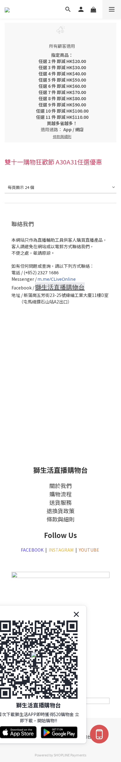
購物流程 (60, 494)
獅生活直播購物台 (60, 287)
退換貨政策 (60, 511)
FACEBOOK (32, 550)
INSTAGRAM (61, 550)
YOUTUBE (89, 550)
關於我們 (60, 486)
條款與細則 (60, 519)
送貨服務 (60, 502)
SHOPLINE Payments (70, 754)
